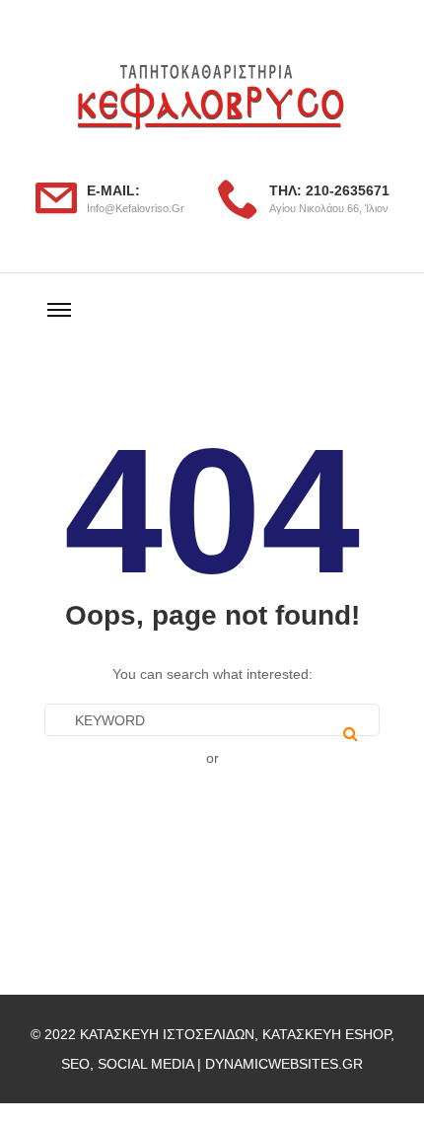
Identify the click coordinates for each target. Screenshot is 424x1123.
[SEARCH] (350, 733)
